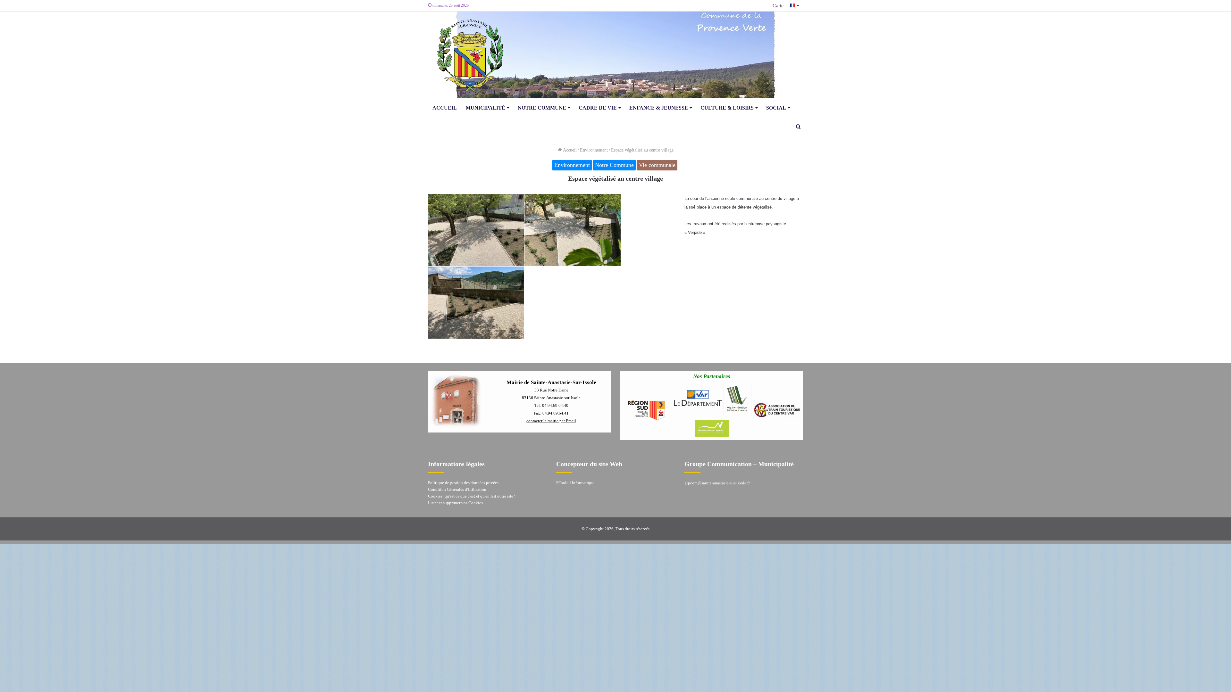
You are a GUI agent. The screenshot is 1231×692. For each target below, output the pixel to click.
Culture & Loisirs (727, 108)
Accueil (444, 108)
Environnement (594, 150)
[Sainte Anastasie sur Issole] (468, 55)
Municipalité (485, 108)
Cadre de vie (598, 108)
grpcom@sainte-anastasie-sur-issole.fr (717, 483)
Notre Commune (542, 108)
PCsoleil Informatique (575, 482)
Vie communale (657, 165)
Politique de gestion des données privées (463, 482)
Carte (778, 5)
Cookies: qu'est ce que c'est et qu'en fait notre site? (471, 496)
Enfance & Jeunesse (658, 108)
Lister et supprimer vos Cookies (455, 502)
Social (776, 108)
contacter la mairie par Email (551, 420)
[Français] (795, 5)
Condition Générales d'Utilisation (457, 489)
